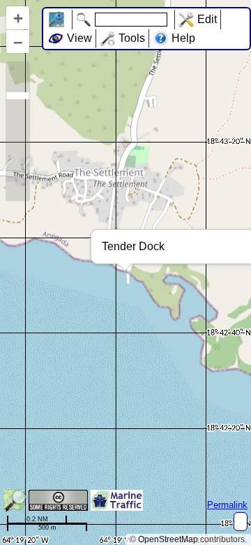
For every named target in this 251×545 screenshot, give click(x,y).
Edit (207, 19)
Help (183, 38)
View (79, 38)
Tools (132, 38)
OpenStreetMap (168, 539)
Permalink (227, 505)
